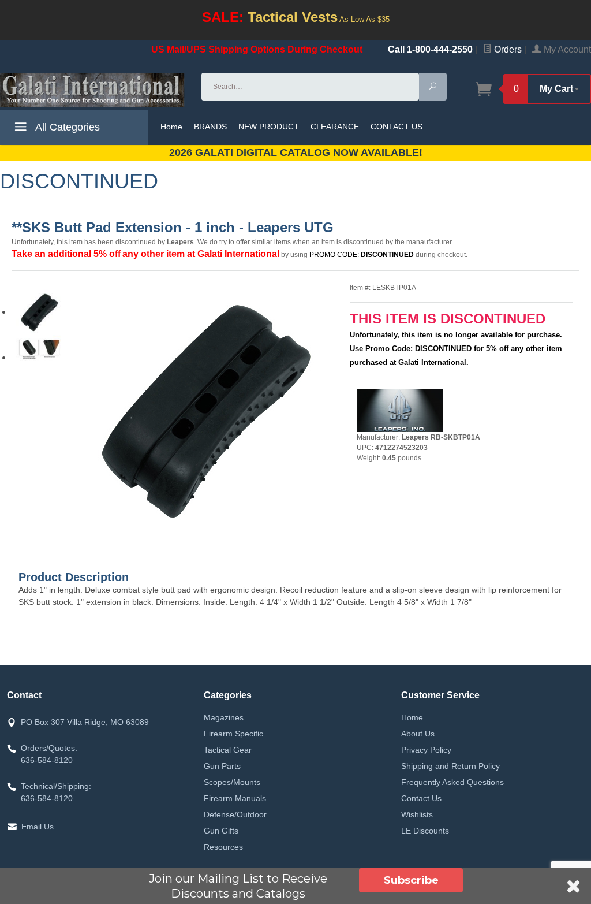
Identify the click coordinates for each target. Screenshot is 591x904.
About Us (418, 733)
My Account (566, 49)
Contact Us (421, 798)
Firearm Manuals (235, 798)
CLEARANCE (335, 126)
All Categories (66, 127)
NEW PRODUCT (268, 126)
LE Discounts (425, 830)
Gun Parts (222, 766)
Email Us (37, 826)
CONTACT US (396, 126)
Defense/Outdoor (235, 814)
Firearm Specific (233, 733)
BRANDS (210, 126)
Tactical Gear (228, 749)
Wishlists (417, 814)
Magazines (224, 717)
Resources (223, 846)
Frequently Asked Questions (452, 782)
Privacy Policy (426, 749)
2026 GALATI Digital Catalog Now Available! (295, 152)
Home (171, 126)
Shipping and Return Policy (450, 766)
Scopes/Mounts (232, 782)
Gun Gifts (221, 830)
